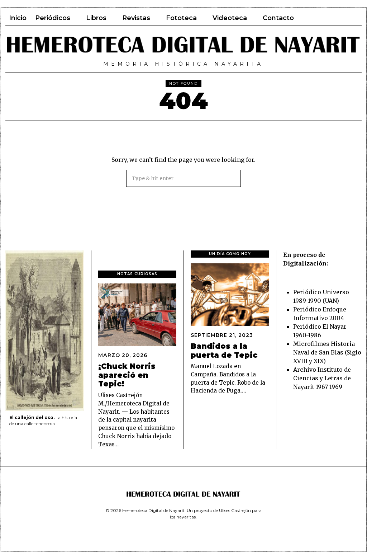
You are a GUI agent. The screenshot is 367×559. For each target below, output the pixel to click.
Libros (96, 18)
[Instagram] (334, 18)
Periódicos (52, 18)
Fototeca (181, 18)
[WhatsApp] (344, 18)
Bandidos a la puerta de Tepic (224, 351)
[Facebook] (315, 18)
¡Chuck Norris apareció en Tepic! (127, 375)
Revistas (136, 18)
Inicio (18, 18)
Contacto (278, 18)
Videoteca (230, 18)
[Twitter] (324, 18)
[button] (232, 178)
